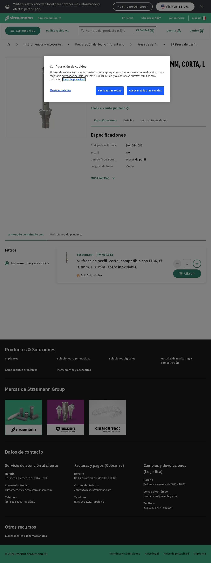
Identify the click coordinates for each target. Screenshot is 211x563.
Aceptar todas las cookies (145, 90)
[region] (107, 79)
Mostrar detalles (60, 90)
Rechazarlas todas (109, 90)
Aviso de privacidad (74, 79)
